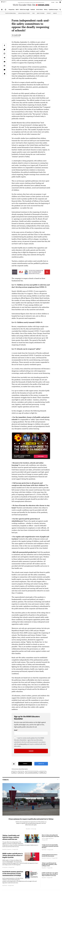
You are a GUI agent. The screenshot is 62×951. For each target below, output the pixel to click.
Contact (52, 2)
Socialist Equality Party (24, 13)
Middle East (42, 772)
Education (20, 772)
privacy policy (23, 744)
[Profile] (60, 2)
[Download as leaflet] (4, 66)
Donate (55, 13)
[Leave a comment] (4, 70)
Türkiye (14, 772)
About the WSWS (40, 13)
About (57, 2)
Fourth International (10, 13)
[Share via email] (4, 62)
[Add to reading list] (4, 74)
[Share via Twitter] (4, 49)
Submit (31, 751)
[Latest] (5, 10)
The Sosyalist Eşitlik (16, 35)
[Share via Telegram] (4, 58)
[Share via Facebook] (4, 45)
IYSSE (33, 13)
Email (15, 730)
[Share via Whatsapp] (4, 54)
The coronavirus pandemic (32, 772)
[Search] (60, 10)
